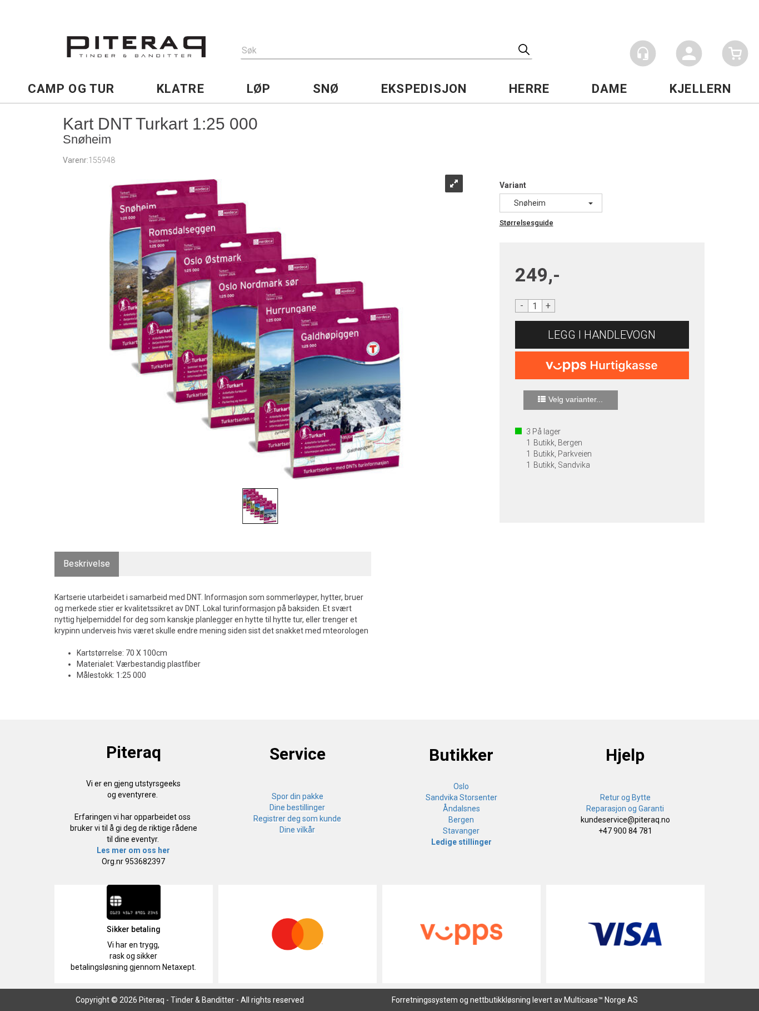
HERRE (529, 89)
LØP (259, 89)
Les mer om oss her (133, 850)
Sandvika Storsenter (461, 797)
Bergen (461, 819)
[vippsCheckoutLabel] (602, 365)
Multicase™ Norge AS (601, 999)
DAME (609, 89)
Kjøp (602, 335)
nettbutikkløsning (500, 999)
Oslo (461, 786)
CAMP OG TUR (71, 89)
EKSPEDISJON (424, 89)
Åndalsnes (461, 808)
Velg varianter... (575, 399)
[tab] (86, 564)
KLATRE (180, 89)
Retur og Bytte (625, 797)
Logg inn (689, 55)
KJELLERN (700, 89)
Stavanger (461, 830)
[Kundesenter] (642, 53)
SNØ (326, 89)
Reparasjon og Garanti (625, 808)
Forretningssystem (425, 999)
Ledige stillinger (461, 841)
